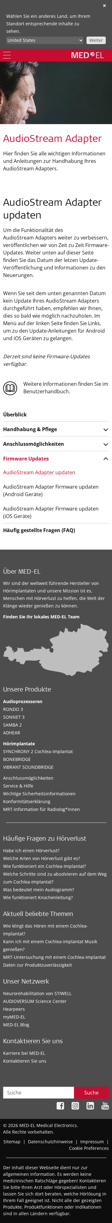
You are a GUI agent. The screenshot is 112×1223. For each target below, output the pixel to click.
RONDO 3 (13, 709)
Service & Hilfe (18, 786)
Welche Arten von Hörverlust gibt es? (41, 858)
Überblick (15, 414)
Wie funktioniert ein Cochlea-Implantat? (44, 866)
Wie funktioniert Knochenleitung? (38, 897)
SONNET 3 (14, 717)
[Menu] (7, 55)
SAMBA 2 (12, 725)
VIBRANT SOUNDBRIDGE (28, 767)
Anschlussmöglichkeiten (33, 443)
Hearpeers (14, 1009)
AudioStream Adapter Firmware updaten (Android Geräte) (51, 490)
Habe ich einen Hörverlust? (31, 850)
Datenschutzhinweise (50, 1142)
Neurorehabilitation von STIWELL (37, 993)
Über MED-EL (21, 572)
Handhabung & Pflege (30, 429)
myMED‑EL (14, 1017)
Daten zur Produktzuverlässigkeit (37, 965)
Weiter (96, 40)
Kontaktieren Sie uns (24, 1061)
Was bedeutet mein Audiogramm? (38, 890)
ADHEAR (11, 733)
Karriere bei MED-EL (24, 1053)
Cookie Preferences (89, 1148)
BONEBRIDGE (17, 759)
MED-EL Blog (16, 1025)
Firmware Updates (26, 458)
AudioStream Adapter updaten (39, 472)
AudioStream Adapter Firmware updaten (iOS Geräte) (51, 512)
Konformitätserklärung (26, 801)
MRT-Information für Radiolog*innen (41, 809)
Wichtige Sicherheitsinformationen (39, 794)
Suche (91, 1092)
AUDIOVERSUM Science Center (35, 1001)
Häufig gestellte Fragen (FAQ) (39, 530)
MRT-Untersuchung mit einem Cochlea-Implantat (54, 957)
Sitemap (12, 1142)
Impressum (92, 1142)
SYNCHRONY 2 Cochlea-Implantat (38, 751)
